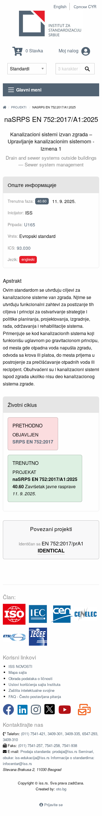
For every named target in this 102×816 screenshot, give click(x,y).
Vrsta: (13, 236)
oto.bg (61, 789)
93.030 (24, 248)
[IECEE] (38, 636)
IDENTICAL (51, 550)
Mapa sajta (17, 672)
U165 (29, 224)
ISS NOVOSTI (20, 666)
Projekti (18, 107)
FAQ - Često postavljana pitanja (34, 696)
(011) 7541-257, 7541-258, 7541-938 (47, 745)
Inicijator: (16, 212)
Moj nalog (69, 50)
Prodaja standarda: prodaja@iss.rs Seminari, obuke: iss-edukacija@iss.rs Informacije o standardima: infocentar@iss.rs (48, 757)
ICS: (11, 248)
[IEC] (38, 613)
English (60, 6)
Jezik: (13, 259)
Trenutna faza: (21, 201)
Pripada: (15, 224)
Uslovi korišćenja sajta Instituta (34, 684)
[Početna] (4, 107)
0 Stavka (33, 50)
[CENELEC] (85, 613)
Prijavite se (53, 804)
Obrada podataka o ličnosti (30, 678)
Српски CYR (85, 6)
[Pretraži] (87, 68)
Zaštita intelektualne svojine (31, 690)
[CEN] (61, 613)
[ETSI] (14, 636)
